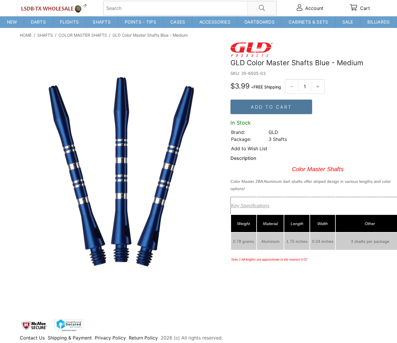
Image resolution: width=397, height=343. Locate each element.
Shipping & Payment (70, 338)
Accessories (214, 22)
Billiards (378, 22)
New (12, 22)
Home (26, 35)
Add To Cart (271, 107)
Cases (177, 22)
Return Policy (143, 338)
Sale (347, 22)
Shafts (102, 22)
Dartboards (259, 22)
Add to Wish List (249, 148)
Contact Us (32, 338)
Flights (69, 22)
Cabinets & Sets (308, 22)
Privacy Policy (110, 338)
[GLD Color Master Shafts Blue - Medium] (121, 172)
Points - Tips (140, 22)
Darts (38, 22)
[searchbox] (190, 8)
